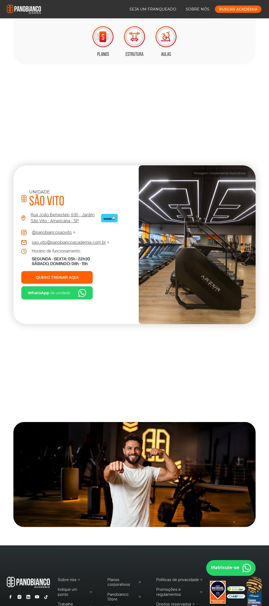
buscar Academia (238, 9)
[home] (24, 9)
